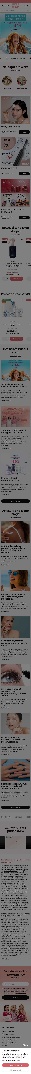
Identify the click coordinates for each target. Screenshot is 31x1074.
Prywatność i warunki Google (13, 1060)
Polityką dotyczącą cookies (13, 1054)
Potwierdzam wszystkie (15, 1065)
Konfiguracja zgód (15, 1070)
